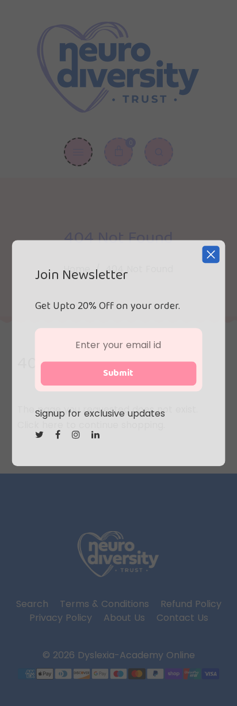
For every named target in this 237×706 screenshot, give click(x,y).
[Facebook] (59, 434)
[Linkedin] (96, 434)
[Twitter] (41, 434)
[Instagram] (77, 434)
